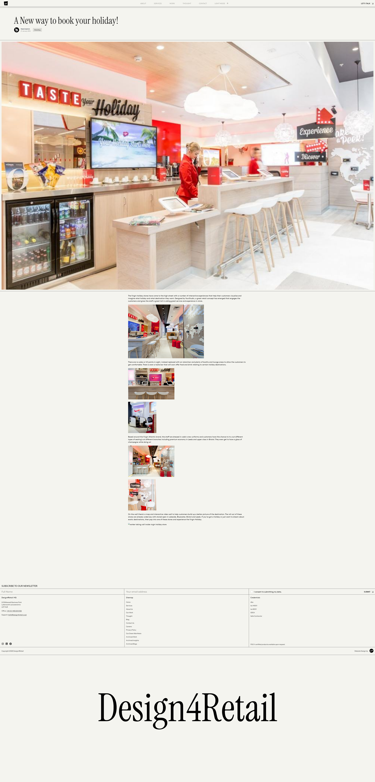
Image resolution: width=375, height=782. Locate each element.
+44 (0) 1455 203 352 (14, 611)
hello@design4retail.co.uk (17, 615)
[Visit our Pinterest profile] (10, 644)
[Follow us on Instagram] (3, 644)
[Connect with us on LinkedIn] (6, 644)
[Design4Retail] (6, 3)
